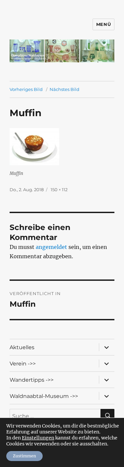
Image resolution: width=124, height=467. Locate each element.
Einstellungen (38, 438)
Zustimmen (24, 455)
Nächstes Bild (64, 89)
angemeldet (51, 247)
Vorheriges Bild (26, 89)
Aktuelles (22, 347)
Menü (103, 24)
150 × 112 (59, 189)
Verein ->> (23, 363)
